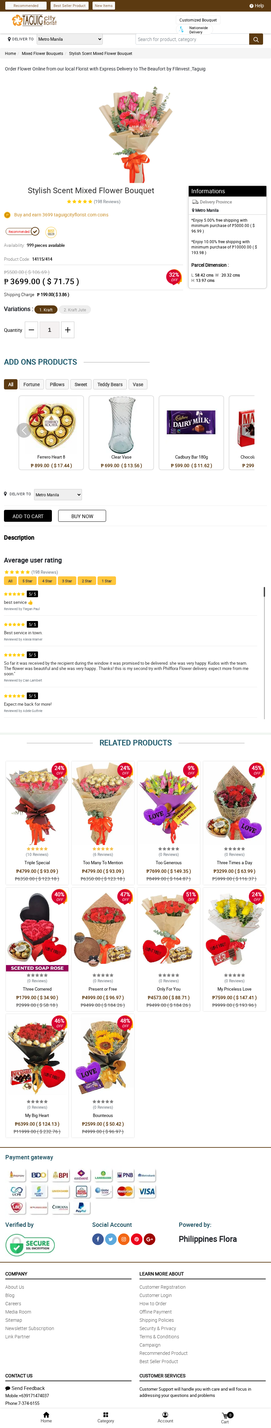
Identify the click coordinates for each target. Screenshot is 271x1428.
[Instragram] (124, 1239)
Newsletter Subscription (29, 1328)
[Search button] (256, 39)
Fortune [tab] (31, 384)
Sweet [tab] (81, 384)
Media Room (18, 1312)
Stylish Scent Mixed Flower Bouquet (100, 53)
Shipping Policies (156, 1320)
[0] (225, 1415)
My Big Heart (37, 1115)
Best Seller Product (70, 5)
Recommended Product (163, 1353)
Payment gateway (29, 1157)
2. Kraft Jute (75, 309)
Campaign (150, 1345)
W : (227, 275)
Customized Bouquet (198, 19)
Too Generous (169, 863)
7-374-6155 (28, 1403)
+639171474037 (34, 1396)
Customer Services (162, 1375)
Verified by (19, 1224)
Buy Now (82, 516)
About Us (14, 1287)
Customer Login (155, 1295)
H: (202, 280)
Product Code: (28, 259)
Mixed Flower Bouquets (42, 53)
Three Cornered (37, 989)
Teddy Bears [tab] (110, 384)
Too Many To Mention (103, 863)
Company (16, 1274)
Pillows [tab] (57, 384)
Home (10, 53)
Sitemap (13, 1320)
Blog (10, 1295)
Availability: (34, 245)
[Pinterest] (136, 1239)
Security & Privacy (157, 1328)
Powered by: (195, 1224)
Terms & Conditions (159, 1336)
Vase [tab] (138, 384)
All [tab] (10, 384)
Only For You (168, 989)
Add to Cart (28, 516)
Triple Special (37, 863)
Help (259, 5)
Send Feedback (28, 1388)
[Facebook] (98, 1239)
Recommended (26, 5)
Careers (13, 1303)
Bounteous (103, 1115)
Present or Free (103, 989)
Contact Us (18, 1375)
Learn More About (161, 1274)
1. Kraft (46, 309)
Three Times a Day (234, 863)
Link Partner (17, 1336)
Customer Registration (162, 1287)
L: (202, 275)
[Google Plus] (149, 1239)
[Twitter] (111, 1239)
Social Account (112, 1224)
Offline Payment (155, 1312)
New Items (104, 5)
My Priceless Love (234, 989)
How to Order (153, 1303)
